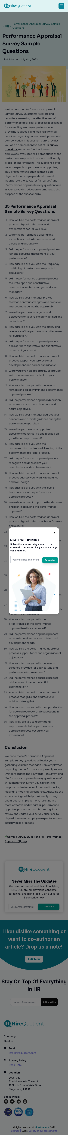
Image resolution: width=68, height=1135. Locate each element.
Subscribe (50, 560)
